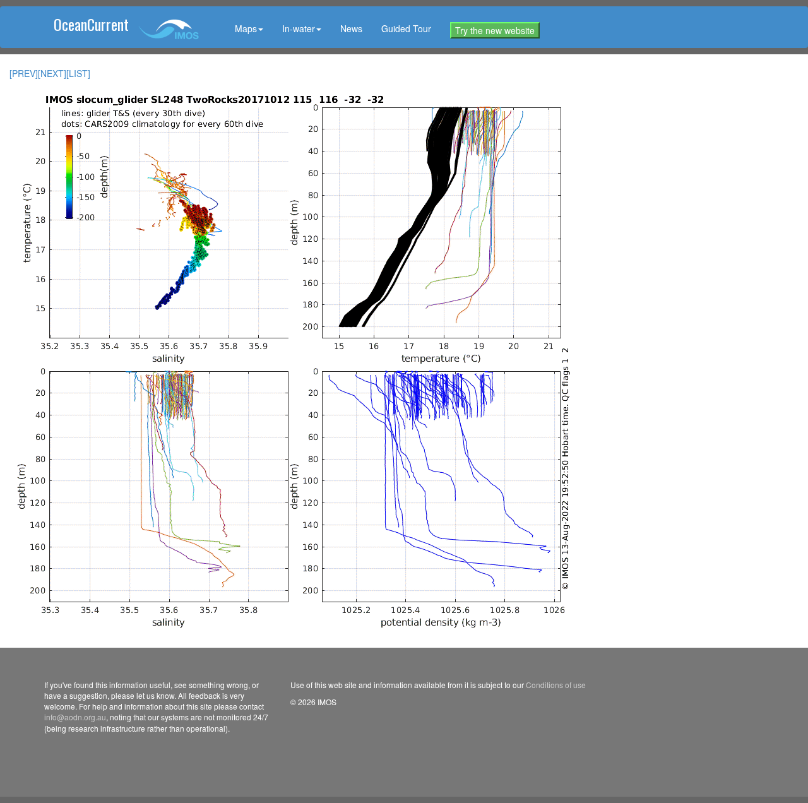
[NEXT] (52, 73)
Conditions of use (556, 684)
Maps (246, 28)
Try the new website (495, 30)
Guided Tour (406, 28)
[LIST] (78, 73)
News (351, 28)
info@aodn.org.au (75, 716)
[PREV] (23, 73)
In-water (298, 28)
